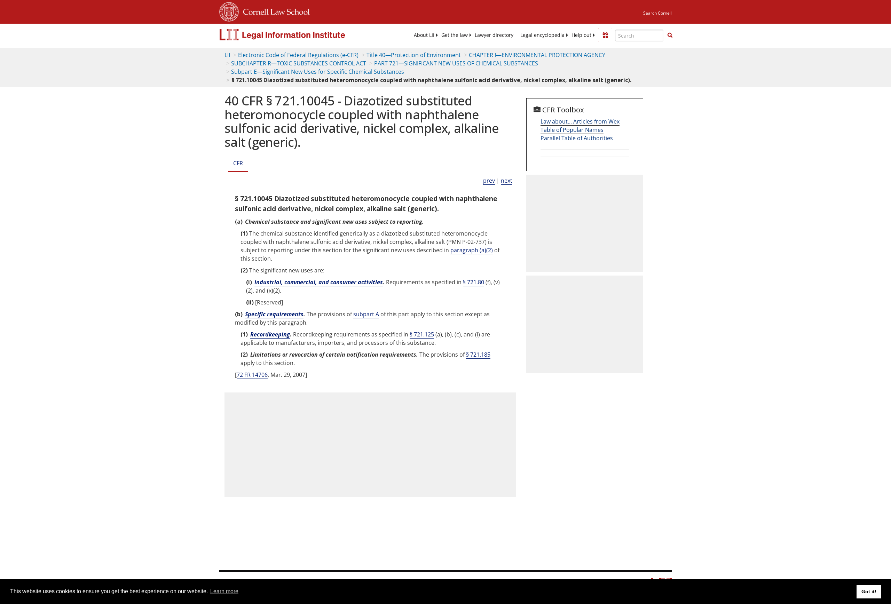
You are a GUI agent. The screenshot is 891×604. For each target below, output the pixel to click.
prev (489, 180)
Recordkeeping (270, 334)
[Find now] (670, 35)
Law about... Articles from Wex (580, 121)
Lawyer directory (494, 35)
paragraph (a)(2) (471, 250)
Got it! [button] (868, 591)
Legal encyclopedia (542, 35)
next (506, 180)
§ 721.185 (478, 354)
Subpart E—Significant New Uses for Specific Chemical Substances (317, 72)
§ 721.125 (422, 334)
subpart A (366, 314)
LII (227, 55)
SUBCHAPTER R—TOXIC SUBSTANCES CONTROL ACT (298, 63)
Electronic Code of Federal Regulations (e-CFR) (298, 55)
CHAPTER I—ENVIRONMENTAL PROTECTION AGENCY (537, 55)
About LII (424, 35)
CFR (238, 163)
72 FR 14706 (252, 375)
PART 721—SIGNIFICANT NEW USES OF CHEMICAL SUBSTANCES (456, 63)
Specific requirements (274, 314)
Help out (581, 35)
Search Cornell (657, 13)
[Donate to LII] (605, 35)
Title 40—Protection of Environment (413, 55)
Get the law (454, 35)
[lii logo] (298, 34)
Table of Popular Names (572, 130)
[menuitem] (424, 35)
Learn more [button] (224, 591)
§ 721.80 (473, 282)
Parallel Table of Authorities (577, 138)
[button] (670, 35)
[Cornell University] (229, 11)
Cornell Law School (274, 11)
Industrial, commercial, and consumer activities (318, 282)
